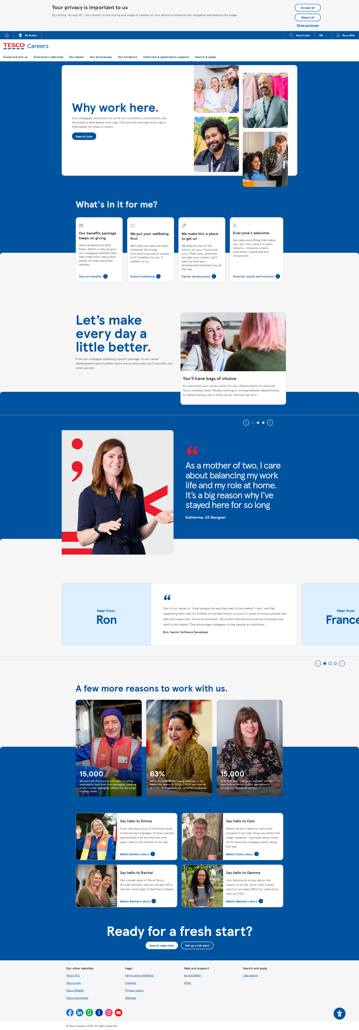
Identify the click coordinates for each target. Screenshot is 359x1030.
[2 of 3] (258, 422)
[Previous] (246, 423)
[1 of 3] (252, 422)
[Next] (270, 423)
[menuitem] (7, 35)
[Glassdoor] (89, 1013)
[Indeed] (99, 1013)
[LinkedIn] (80, 1013)
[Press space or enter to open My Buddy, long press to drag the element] (340, 1014)
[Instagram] (109, 1013)
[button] (323, 35)
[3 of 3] (263, 422)
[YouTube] (118, 1013)
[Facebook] (70, 1013)
